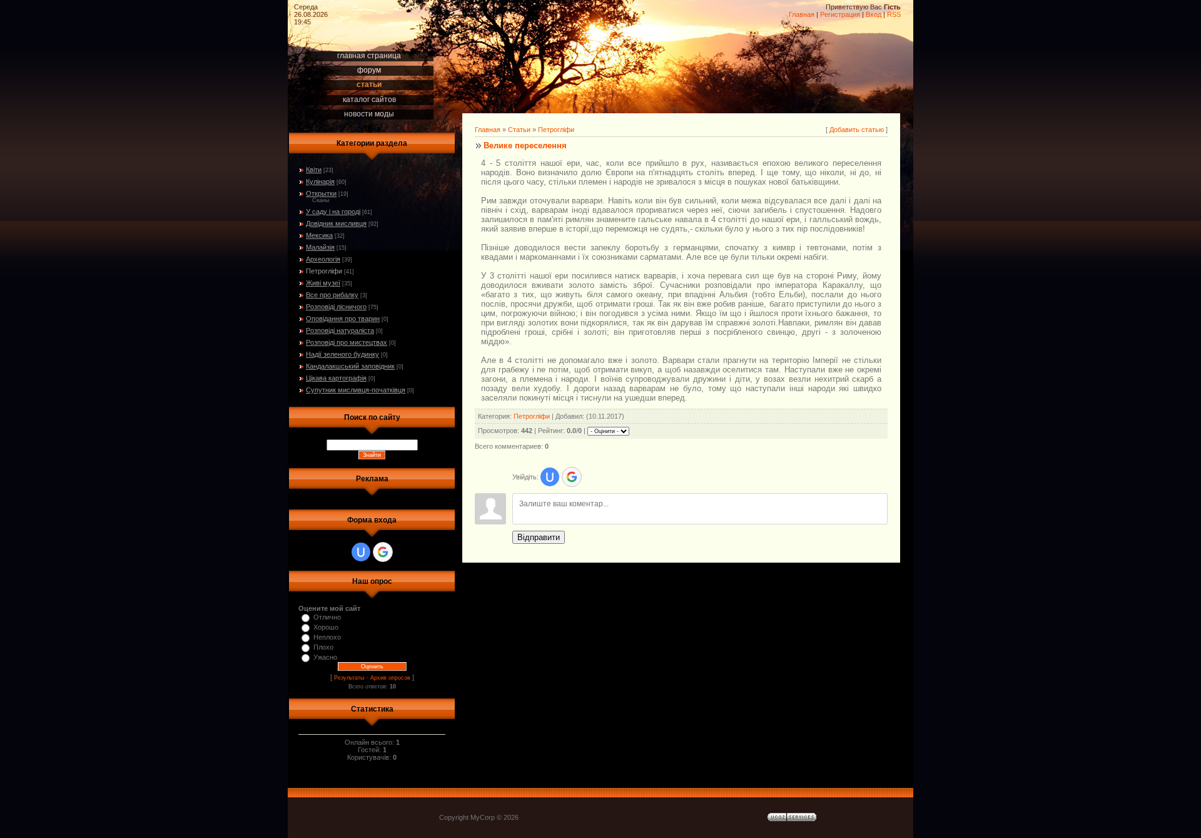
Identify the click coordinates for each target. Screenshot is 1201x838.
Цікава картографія (336, 378)
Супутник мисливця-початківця (355, 390)
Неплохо (327, 637)
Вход (873, 14)
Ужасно (325, 657)
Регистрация (840, 14)
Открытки (321, 193)
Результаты (349, 678)
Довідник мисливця (336, 223)
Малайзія (320, 247)
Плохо (323, 647)
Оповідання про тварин (343, 318)
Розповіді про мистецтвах (346, 342)
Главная (801, 14)
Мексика (319, 235)
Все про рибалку (332, 295)
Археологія (323, 259)
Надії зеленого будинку (342, 354)
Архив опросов (390, 678)
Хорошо (325, 627)
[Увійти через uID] (361, 552)
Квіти (314, 169)
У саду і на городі (333, 211)
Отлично (327, 617)
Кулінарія (320, 181)
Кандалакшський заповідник (350, 366)
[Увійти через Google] (383, 552)
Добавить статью (856, 129)
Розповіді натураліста (340, 330)
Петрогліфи (324, 271)
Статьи (519, 129)
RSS (894, 14)
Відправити (538, 537)
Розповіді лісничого (336, 306)
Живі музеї (323, 283)
